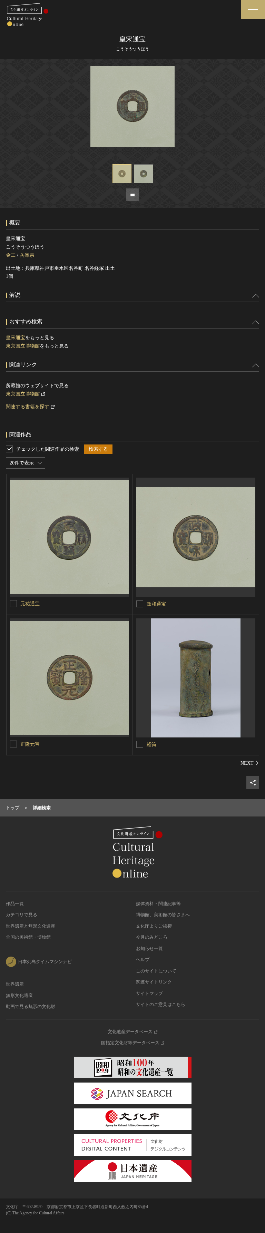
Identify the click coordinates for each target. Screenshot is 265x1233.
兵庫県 (27, 255)
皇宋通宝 (15, 337)
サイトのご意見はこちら (160, 1004)
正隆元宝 (30, 744)
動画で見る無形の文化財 (30, 1006)
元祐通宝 (30, 603)
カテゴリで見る (21, 914)
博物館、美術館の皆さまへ (163, 914)
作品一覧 (15, 903)
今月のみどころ (151, 937)
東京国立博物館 (23, 346)
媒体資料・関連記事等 (158, 903)
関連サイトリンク (154, 982)
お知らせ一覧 (149, 948)
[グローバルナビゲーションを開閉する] (253, 9)
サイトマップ (149, 993)
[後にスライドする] (250, 763)
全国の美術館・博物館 (28, 937)
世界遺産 (15, 984)
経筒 (151, 744)
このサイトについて (156, 970)
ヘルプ (142, 959)
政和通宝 (156, 604)
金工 (11, 255)
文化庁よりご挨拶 (154, 926)
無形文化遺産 (19, 995)
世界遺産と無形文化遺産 (30, 926)
